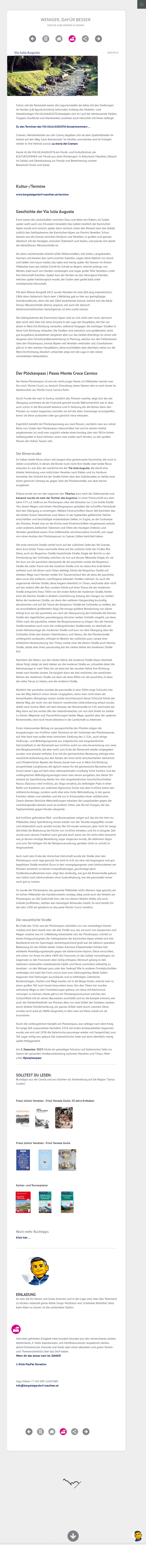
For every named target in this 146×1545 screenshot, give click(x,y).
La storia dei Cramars (65, 143)
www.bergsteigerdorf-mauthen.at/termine (42, 194)
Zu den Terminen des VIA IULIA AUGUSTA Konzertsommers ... (53, 126)
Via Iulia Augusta (27, 52)
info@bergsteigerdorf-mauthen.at (37, 1385)
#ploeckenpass (32, 1058)
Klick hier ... (23, 1237)
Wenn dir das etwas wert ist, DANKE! (38, 1355)
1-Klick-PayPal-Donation (31, 1364)
